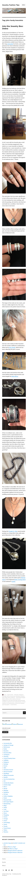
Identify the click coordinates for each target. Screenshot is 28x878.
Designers (21, 694)
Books (5, 749)
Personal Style (7, 800)
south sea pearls (5, 704)
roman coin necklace (19, 703)
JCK (4, 781)
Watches (13, 697)
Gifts (5, 767)
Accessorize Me (8, 743)
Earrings (4, 696)
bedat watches (5, 699)
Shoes (5, 813)
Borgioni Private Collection (15, 850)
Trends (5, 826)
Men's (5, 786)
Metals (5, 788)
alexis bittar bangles (20, 697)
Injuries (6, 777)
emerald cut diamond (7, 701)
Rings (6, 697)
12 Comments (14, 704)
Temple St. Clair (13, 531)
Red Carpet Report (8, 801)
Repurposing (7, 803)
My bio (4, 862)
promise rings (7, 843)
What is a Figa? (12, 846)
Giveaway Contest (8, 769)
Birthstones (7, 747)
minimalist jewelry (10, 703)
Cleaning (6, 756)
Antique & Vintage (8, 745)
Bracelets (16, 694)
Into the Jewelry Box (10, 696)
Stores (5, 820)
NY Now (6, 794)
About (4, 865)
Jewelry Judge (7, 784)
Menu (23, 4)
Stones (9, 697)
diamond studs (21, 700)
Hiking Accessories (9, 775)
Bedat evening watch (20, 579)
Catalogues (6, 754)
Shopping (6, 815)
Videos (5, 830)
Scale (5, 809)
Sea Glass (6, 811)
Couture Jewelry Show (9, 758)
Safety (5, 807)
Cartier (13, 581)
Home (4, 859)
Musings (6, 790)
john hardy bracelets (16, 701)
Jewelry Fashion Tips (10, 5)
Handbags (6, 773)
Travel (5, 824)
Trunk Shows (7, 828)
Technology (7, 822)
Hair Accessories (8, 771)
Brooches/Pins (7, 752)
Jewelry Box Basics (8, 783)
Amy (5, 694)
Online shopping (8, 796)
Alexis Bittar (14, 376)
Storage (6, 818)
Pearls (5, 798)
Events (5, 766)
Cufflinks (6, 760)
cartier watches (12, 699)
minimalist (10, 44)
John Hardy (12, 347)
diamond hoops (14, 700)
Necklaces (18, 696)
